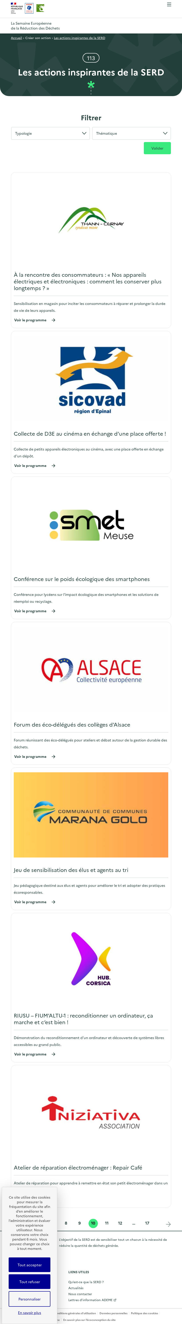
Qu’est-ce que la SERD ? (86, 1282)
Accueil (16, 38)
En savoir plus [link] (29, 1312)
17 (147, 1223)
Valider (157, 148)
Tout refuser (29, 1281)
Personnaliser (29, 1298)
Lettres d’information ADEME (90, 1300)
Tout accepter (30, 1264)
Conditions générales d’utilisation (74, 1313)
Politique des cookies (144, 1313)
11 (107, 1223)
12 (120, 1223)
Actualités (75, 1288)
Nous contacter (80, 1294)
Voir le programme (35, 319)
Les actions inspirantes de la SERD (79, 38)
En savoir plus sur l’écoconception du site (89, 1320)
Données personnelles (113, 1313)
